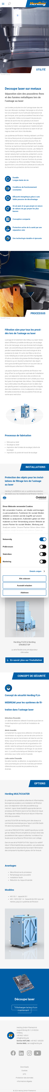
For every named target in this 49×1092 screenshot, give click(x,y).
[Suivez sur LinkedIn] (21, 1053)
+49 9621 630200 (37, 1041)
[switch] (42, 547)
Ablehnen (25, 592)
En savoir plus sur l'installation (26, 660)
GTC (24, 1074)
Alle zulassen (24, 578)
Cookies (24, 1071)
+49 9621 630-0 (22, 1035)
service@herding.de (34, 1043)
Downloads (24, 1067)
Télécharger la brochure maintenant (25, 1009)
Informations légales (24, 1081)
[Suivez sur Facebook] (13, 1053)
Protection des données (24, 1078)
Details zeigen (35, 571)
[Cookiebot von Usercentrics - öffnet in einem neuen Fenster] (35, 497)
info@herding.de (23, 1038)
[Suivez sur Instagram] (29, 1053)
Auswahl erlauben (24, 585)
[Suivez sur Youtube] (37, 1053)
